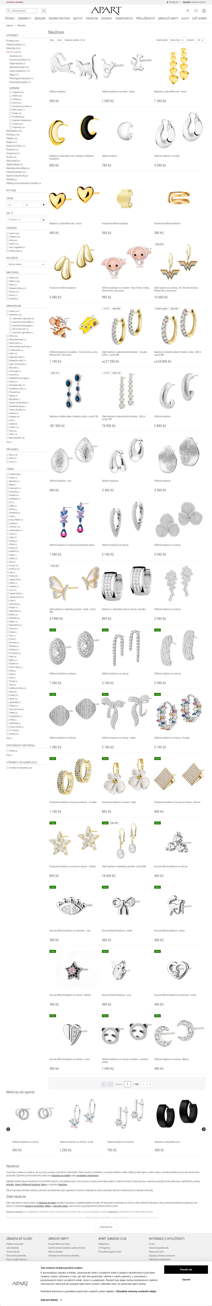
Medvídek (15, 611)
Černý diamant (20, 329)
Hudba (13, 523)
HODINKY (106, 18)
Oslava (13, 628)
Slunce (13, 681)
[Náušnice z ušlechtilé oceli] (177, 1114)
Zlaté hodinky (14, 164)
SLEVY (185, 18)
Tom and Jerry (16, 709)
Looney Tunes (16, 593)
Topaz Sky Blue (17, 409)
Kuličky (14, 569)
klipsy (44, 1184)
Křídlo (13, 558)
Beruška (14, 481)
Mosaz (14, 291)
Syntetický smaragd (19, 378)
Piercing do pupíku (20, 82)
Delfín (12, 506)
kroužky (10, 1184)
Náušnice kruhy (19, 67)
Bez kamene (17, 438)
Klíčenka (11, 179)
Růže (12, 671)
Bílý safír (14, 368)
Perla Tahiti (15, 343)
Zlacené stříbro (17, 288)
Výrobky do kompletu (20, 768)
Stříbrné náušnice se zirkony (25, 1142)
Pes (12, 635)
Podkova (14, 649)
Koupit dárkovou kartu (59, 1244)
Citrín (13, 434)
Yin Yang (14, 730)
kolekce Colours (120, 1217)
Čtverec (14, 495)
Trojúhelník (15, 716)
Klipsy (14, 74)
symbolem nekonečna (87, 1175)
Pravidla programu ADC (110, 1251)
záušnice (62, 1184)
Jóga (13, 537)
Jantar (14, 427)
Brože (11, 157)
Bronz (13, 295)
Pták (12, 656)
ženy (13, 455)
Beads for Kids (15, 146)
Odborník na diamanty (159, 1259)
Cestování (15, 488)
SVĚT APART (199, 18)
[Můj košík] (204, 11)
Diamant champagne (23, 325)
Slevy (52, 40)
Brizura (16, 103)
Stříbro (14, 281)
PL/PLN (202, 2)
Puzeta (17, 124)
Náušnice (13, 52)
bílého (48, 1206)
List (12, 590)
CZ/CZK (186, 2)
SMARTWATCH (124, 18)
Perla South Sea (17, 339)
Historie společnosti (158, 1248)
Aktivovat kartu (55, 1251)
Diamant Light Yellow (22, 332)
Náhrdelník (14, 131)
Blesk (12, 485)
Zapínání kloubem (21, 120)
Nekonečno (15, 625)
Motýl (13, 621)
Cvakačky (18, 127)
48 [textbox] (199, 40)
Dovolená (14, 513)
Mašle (13, 607)
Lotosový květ (16, 597)
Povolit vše (186, 1269)
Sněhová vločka (17, 688)
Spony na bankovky (17, 175)
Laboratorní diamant (23, 318)
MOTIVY (78, 18)
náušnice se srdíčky (61, 1175)
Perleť (13, 751)
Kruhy (13, 565)
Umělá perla (16, 350)
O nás (152, 1244)
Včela (12, 720)
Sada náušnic (17, 63)
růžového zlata (60, 1206)
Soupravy (13, 153)
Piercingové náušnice (21, 78)
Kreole (16, 113)
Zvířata (14, 734)
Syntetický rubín (17, 388)
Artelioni (14, 237)
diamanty (113, 1212)
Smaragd (15, 371)
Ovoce (13, 632)
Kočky (13, 548)
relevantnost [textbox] (175, 40)
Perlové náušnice (14, 1212)
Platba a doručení (14, 1244)
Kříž (12, 562)
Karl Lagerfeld (17, 247)
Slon (12, 678)
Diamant (15, 314)
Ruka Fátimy (16, 667)
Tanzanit (14, 392)
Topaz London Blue (19, 402)
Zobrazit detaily (49, 1300)
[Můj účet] (187, 10)
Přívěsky (13, 134)
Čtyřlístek (14, 499)
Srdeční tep (15, 474)
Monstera (14, 618)
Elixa (13, 240)
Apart (14, 233)
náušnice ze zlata (47, 1203)
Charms (12, 149)
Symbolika (15, 702)
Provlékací (18, 117)
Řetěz (13, 660)
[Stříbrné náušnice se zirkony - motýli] (82, 1114)
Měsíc (13, 614)
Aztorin (13, 244)
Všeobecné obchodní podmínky (63, 1255)
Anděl (13, 478)
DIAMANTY (24, 18)
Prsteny (12, 40)
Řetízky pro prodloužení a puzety (23, 183)
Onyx (13, 431)
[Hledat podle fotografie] (43, 10)
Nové (59, 40)
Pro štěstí (15, 653)
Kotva (12, 555)
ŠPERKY (10, 18)
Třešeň (13, 713)
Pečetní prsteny (15, 44)
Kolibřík (14, 551)
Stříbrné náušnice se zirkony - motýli (76, 1142)
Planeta (13, 646)
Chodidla (14, 492)
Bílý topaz (14, 399)
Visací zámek (16, 727)
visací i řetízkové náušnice (27, 1184)
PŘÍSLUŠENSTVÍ (145, 18)
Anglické (18, 92)
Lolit (12, 420)
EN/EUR (194, 2)
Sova (13, 692)
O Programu (105, 1248)
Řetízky (12, 138)
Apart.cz (9, 25)
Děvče (13, 509)
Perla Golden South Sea (20, 346)
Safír (13, 353)
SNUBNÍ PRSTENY (59, 18)
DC (11, 502)
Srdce (13, 695)
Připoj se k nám (156, 1251)
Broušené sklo (17, 385)
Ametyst (14, 416)
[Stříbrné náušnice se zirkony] (34, 1114)
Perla (13, 336)
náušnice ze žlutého (34, 1206)
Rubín (13, 381)
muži (12, 462)
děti (12, 458)
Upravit (186, 1279)
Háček (16, 99)
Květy (13, 576)
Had (12, 516)
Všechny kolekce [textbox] (14, 264)
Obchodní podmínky (16, 1255)
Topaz (13, 395)
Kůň (12, 572)
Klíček (13, 544)
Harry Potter (16, 520)
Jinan (12, 534)
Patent (17, 96)
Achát (13, 424)
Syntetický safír (17, 360)
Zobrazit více (106, 1227)
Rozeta (13, 663)
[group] (35, 1129)
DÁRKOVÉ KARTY (168, 18)
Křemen (14, 413)
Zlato (13, 277)
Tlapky (13, 706)
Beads (11, 142)
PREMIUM (92, 18)
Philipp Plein (15, 251)
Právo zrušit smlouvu (16, 1259)
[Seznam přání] (196, 10)
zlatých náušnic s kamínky (97, 1217)
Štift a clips (18, 110)
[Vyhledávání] (43, 205)
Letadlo (14, 586)
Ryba (12, 674)
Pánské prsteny (16, 172)
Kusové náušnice (20, 59)
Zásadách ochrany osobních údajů (136, 1291)
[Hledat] (9, 10)
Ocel (13, 284)
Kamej (13, 541)
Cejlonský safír (17, 357)
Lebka (13, 583)
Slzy (12, 685)
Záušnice (15, 56)
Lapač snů (15, 579)
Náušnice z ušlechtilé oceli (167, 1142)
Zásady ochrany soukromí (162, 1255)
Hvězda (14, 527)
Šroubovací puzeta (22, 106)
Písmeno (14, 642)
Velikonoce (14, 723)
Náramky (13, 48)
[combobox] (26, 264)
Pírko (12, 639)
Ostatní (13, 298)
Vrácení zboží (13, 1251)
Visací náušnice (19, 71)
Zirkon (14, 311)
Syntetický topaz (17, 406)
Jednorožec (15, 530)
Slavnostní (13, 161)
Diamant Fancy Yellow (23, 322)
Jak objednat (12, 1248)
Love (12, 600)
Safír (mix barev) (17, 364)
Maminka (14, 604)
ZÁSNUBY (40, 18)
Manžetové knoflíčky (18, 168)
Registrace (104, 1244)
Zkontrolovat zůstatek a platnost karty (66, 1248)
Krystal (14, 374)
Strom (13, 699)
